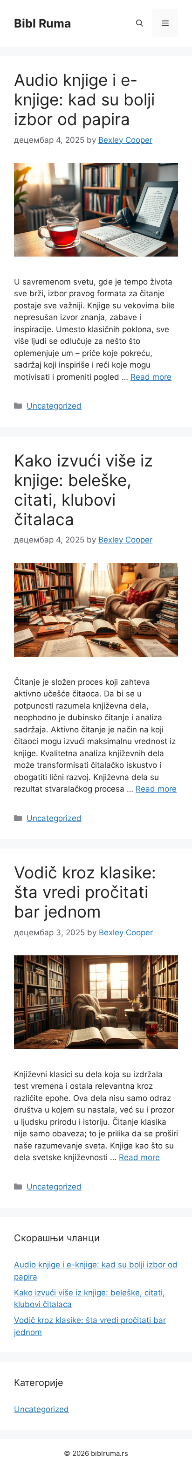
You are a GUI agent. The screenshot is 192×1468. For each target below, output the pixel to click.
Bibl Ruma (42, 23)
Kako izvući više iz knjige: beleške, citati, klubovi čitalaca (83, 490)
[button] (139, 23)
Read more (150, 377)
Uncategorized (54, 405)
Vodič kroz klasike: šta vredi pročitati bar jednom (85, 892)
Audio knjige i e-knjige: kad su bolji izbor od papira (84, 99)
